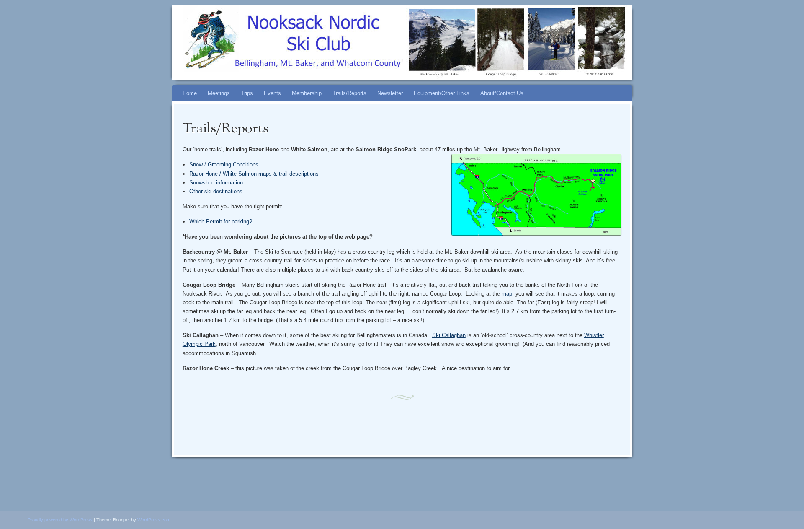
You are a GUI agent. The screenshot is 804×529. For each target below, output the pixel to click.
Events (272, 93)
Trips (247, 93)
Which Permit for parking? (220, 221)
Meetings (219, 93)
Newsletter (390, 93)
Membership (307, 93)
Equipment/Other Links (441, 93)
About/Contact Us (501, 93)
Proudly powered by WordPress (60, 519)
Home (190, 93)
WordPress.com (153, 519)
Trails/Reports (349, 93)
